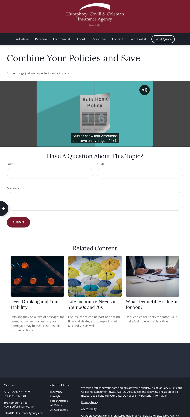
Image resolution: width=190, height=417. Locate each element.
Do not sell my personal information (145, 395)
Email (100, 164)
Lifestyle (55, 396)
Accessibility (88, 409)
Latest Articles (59, 401)
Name (11, 164)
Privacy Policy (89, 402)
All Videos (56, 405)
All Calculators (59, 409)
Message (13, 188)
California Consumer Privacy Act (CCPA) (105, 391)
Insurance (56, 392)
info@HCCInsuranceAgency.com (23, 413)
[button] (22, 39)
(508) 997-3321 (21, 392)
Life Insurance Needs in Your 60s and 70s (92, 304)
